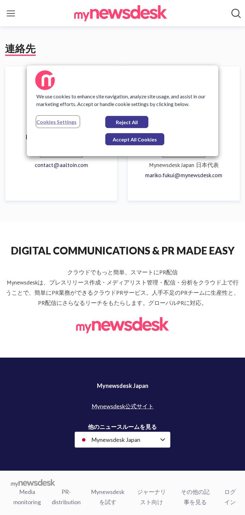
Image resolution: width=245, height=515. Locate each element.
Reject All (127, 122)
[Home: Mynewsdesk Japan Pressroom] (120, 13)
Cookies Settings (56, 122)
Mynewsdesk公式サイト (123, 406)
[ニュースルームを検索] (236, 13)
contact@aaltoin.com (61, 165)
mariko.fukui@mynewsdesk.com (183, 175)
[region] (122, 110)
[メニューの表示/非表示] (11, 13)
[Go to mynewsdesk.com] (33, 483)
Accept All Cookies (135, 139)
